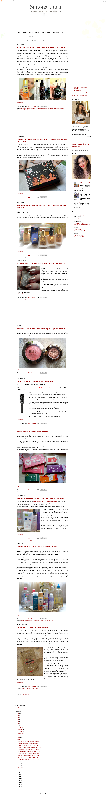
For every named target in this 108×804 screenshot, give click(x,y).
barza (22, 491)
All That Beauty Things (79, 223)
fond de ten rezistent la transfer (41, 257)
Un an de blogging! (78, 202)
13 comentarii (33, 297)
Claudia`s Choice (77, 229)
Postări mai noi (20, 692)
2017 (18, 774)
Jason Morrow (56, 793)
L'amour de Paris (83, 193)
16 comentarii (33, 372)
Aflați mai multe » (20, 102)
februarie (20, 767)
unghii (25, 299)
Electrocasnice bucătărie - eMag (80, 92)
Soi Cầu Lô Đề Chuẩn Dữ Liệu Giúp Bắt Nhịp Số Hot (82, 225)
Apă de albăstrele (77, 90)
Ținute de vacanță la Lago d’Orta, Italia (82, 215)
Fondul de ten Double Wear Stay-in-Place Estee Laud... (29, 745)
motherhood (56, 32)
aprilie (19, 764)
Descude (76, 214)
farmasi (22, 199)
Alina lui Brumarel (78, 218)
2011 (18, 786)
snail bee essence (29, 109)
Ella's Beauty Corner (78, 235)
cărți (62, 32)
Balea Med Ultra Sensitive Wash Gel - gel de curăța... (29, 755)
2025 (18, 713)
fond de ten (33, 257)
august (19, 735)
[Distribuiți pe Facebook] (44, 106)
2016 (18, 776)
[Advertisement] (42, 123)
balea (22, 540)
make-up (37, 32)
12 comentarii (33, 255)
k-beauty (45, 108)
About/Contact (25, 27)
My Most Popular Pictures (38, 27)
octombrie (20, 731)
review (29, 199)
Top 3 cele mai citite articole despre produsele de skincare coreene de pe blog (41, 47)
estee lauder (28, 257)
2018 (18, 772)
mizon (49, 108)
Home (18, 27)
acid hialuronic (24, 108)
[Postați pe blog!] (42, 106)
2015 (18, 778)
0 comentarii (33, 423)
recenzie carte (29, 688)
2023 (18, 717)
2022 (18, 719)
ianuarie (20, 770)
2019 (18, 725)
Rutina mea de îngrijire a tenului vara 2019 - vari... (28, 757)
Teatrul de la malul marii (79, 220)
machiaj (25, 199)
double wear (23, 257)
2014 (18, 780)
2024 (18, 715)
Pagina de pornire (41, 692)
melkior (22, 425)
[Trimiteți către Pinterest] (46, 106)
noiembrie (20, 729)
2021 (18, 721)
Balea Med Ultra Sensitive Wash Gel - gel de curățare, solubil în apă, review (40, 498)
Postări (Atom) (26, 694)
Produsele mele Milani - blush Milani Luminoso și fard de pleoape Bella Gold (41, 329)
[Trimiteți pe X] (43, 106)
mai (19, 761)
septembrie (20, 733)
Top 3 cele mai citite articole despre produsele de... (28, 741)
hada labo (29, 108)
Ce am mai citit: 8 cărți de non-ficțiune (81, 236)
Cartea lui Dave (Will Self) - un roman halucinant (32, 627)
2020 (18, 723)
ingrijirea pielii (34, 108)
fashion (18, 32)
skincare (25, 32)
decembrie (20, 727)
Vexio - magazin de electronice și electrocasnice (81, 87)
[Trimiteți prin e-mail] (40, 106)
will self (37, 688)
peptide (51, 108)
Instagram (56, 27)
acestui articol (55, 435)
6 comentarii (33, 686)
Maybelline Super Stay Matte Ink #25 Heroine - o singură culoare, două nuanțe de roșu (81, 144)
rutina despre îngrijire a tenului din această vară (45, 501)
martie (19, 765)
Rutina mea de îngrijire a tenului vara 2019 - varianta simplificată (37, 546)
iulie (19, 737)
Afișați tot (89, 239)
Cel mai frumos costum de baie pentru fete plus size (81, 231)
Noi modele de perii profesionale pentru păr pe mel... (29, 751)
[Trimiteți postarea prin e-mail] (38, 106)
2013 (18, 782)
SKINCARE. (23, 109)
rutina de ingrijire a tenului (59, 108)
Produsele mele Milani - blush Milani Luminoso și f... (29, 749)
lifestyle (31, 32)
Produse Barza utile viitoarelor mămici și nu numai (33, 432)
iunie (19, 739)
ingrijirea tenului (40, 108)
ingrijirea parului (46, 32)
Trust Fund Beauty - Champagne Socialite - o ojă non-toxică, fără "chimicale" (41, 264)
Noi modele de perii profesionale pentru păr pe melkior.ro (35, 381)
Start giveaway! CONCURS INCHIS (85, 183)
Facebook (49, 27)
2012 (18, 784)
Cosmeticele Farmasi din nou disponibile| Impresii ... (29, 743)
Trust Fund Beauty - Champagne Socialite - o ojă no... (29, 747)
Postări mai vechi (64, 692)
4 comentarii (33, 106)
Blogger (65, 793)
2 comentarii (33, 538)
